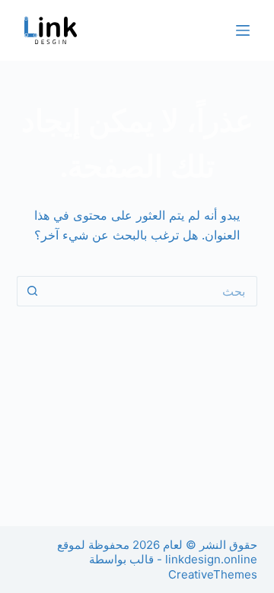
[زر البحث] (32, 291)
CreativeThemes (212, 574)
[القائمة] (243, 30)
